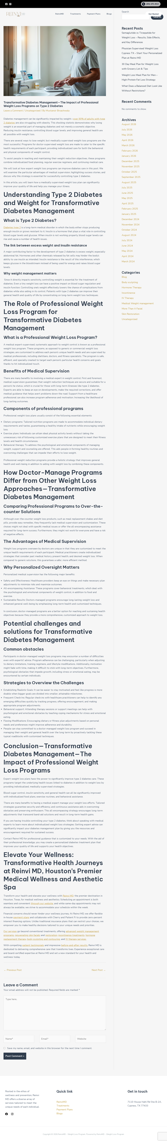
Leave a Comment (13, 110)
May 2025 (127, 198)
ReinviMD (59, 14)
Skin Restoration (130, 314)
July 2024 (127, 240)
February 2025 (130, 208)
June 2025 (127, 193)
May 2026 (127, 134)
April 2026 (127, 140)
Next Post (99, 970)
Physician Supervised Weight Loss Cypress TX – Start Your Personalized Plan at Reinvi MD (142, 53)
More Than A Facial (132, 308)
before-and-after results (74, 945)
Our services (10, 931)
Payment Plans (93, 14)
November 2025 (130, 166)
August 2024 (129, 235)
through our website (42, 903)
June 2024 (127, 245)
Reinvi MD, (68, 895)
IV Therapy (128, 298)
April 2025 (127, 203)
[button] (153, 13)
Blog (124, 277)
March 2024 (128, 261)
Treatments (75, 14)
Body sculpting (130, 282)
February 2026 (130, 150)
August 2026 (129, 124)
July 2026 (127, 129)
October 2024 (129, 229)
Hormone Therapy (131, 287)
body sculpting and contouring (43, 939)
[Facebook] (6, 4)
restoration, (51, 935)
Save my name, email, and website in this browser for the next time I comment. (49, 1048)
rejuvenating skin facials (27, 935)
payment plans (21, 917)
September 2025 (131, 177)
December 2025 (130, 161)
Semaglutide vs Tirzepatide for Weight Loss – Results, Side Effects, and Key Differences (141, 37)
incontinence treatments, (71, 935)
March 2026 (128, 145)
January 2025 (129, 214)
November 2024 (130, 224)
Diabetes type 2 (12, 227)
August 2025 (129, 182)
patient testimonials (33, 945)
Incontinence (128, 292)
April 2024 (127, 256)
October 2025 (129, 171)
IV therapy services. (76, 939)
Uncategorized (32, 110)
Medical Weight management (138, 303)
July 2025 (127, 187)
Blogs (109, 14)
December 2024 (130, 219)
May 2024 (127, 250)
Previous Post (13, 970)
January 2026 (129, 156)
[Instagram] (10, 4)
